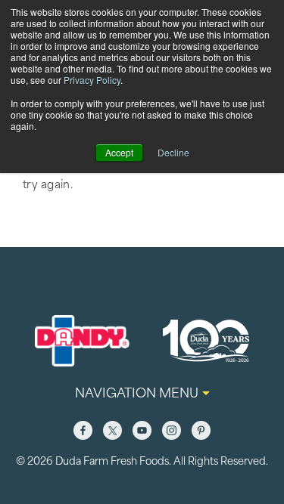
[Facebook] (82, 430)
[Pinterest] (201, 430)
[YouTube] (142, 430)
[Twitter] (112, 430)
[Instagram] (171, 430)
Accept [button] (119, 152)
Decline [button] (173, 152)
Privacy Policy (92, 79)
